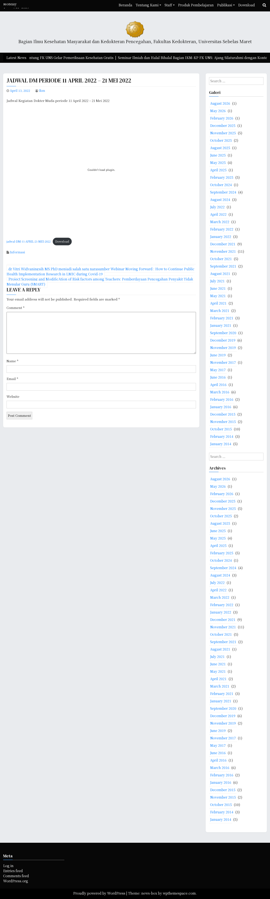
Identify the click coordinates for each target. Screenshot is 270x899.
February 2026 (221, 118)
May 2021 (218, 295)
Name (12, 361)
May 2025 (218, 162)
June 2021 (218, 288)
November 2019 (223, 347)
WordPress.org (15, 880)
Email (12, 378)
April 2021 (218, 303)
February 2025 (221, 177)
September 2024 (223, 192)
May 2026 (218, 110)
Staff (168, 5)
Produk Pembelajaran (196, 5)
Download (246, 5)
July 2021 (217, 281)
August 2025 (220, 147)
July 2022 (217, 207)
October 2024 (221, 184)
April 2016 (218, 384)
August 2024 (220, 199)
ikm (42, 90)
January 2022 (220, 236)
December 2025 (222, 125)
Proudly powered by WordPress (99, 893)
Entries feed (13, 870)
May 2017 (218, 369)
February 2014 (221, 436)
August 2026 (220, 103)
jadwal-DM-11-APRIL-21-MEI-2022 (29, 241)
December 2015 (222, 414)
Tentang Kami (147, 5)
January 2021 (220, 325)
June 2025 (218, 155)
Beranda (125, 5)
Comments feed (16, 875)
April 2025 (218, 169)
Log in (8, 865)
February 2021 (221, 318)
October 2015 (221, 429)
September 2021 (223, 266)
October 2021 (221, 258)
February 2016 (221, 399)
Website (13, 396)
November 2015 (223, 421)
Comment (15, 307)
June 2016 (218, 377)
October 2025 (221, 140)
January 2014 (220, 443)
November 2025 (223, 132)
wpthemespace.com (179, 893)
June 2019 (218, 355)
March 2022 (219, 221)
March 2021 (219, 310)
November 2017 (223, 362)
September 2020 (223, 332)
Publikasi (224, 5)
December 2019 (222, 340)
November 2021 (223, 251)
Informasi (17, 252)
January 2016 (220, 406)
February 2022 (221, 229)
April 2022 (218, 214)
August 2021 (220, 273)
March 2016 (219, 392)
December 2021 (222, 244)
